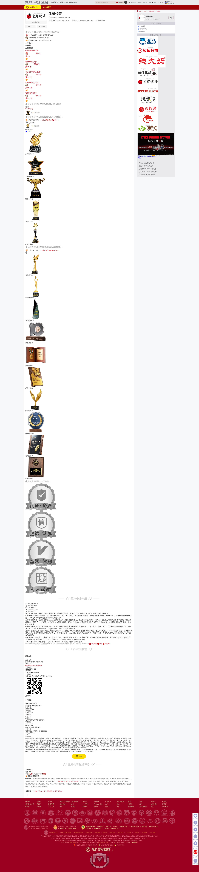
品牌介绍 (33, 7)
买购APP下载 (97, 828)
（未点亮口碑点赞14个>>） (50, 120)
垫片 (61, 806)
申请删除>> (74, 781)
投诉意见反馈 (62, 828)
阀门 (140, 804)
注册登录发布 (123, 826)
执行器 (84, 801)
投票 (30, 59)
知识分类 (139, 2)
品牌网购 (144, 832)
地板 (118, 806)
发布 (155, 2)
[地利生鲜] (147, 100)
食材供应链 (143, 29)
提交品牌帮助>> (49, 791)
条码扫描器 (143, 806)
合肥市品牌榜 (31, 62)
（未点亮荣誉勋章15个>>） (50, 250)
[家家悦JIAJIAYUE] (147, 91)
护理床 (130, 804)
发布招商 (42, 26)
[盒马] (147, 41)
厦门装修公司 (29, 804)
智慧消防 (154, 804)
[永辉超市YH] (147, 50)
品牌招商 (97, 832)
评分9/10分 (29, 772)
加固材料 (165, 806)
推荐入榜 (144, 826)
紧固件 (153, 801)
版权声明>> (61, 781)
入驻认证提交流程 (134, 826)
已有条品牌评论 (147, 174)
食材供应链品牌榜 (32, 72)
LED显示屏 (74, 801)
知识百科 (112, 832)
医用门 (39, 804)
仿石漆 (164, 801)
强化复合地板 (98, 804)
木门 (106, 804)
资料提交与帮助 (153, 826)
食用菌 (96, 806)
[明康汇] (147, 128)
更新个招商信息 (146, 166)
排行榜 (115, 826)
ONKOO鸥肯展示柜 (65, 832)
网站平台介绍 (114, 828)
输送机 (27, 806)
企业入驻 (30, 26)
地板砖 (84, 806)
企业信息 (47, 7)
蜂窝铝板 (62, 804)
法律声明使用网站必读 (107, 845)
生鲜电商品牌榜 (31, 83)
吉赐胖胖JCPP (53, 832)
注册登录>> (58, 791)
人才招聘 (106, 828)
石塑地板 (97, 801)
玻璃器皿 (51, 804)
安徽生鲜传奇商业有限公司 (59, 17)
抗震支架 (108, 801)
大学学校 (128, 832)
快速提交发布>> (38, 791)
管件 (72, 804)
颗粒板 (39, 806)
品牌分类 (133, 2)
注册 (150, 2)
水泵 (152, 806)
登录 (145, 2)
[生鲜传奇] (147, 81)
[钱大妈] (151, 61)
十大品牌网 (89, 832)
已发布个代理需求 (147, 169)
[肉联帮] (147, 109)
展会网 (105, 832)
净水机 (73, 806)
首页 (139, 11)
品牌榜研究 (100, 826)
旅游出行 (120, 832)
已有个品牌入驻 (146, 163)
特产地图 (152, 832)
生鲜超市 (151, 11)
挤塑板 (50, 801)
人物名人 (136, 832)
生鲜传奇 (157, 11)
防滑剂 (39, 801)
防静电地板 (120, 801)
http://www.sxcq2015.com (33, 665)
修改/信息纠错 (72, 828)
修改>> (68, 781)
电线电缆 (131, 806)
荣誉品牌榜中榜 (90, 826)
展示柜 (164, 804)
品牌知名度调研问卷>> (68, 2)
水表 (140, 801)
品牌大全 (108, 826)
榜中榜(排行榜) (78, 832)
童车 (118, 804)
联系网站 (135, 842)
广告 (139, 158)
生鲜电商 (142, 31)
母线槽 (27, 801)
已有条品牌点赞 (148, 172)
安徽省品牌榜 (31, 93)
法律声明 (88, 828)
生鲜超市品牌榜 (31, 50)
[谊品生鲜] (147, 72)
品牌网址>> (100, 21)
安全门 (107, 806)
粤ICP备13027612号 (91, 845)
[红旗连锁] (147, 119)
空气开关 (85, 804)
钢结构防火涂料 (65, 801)
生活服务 (145, 11)
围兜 (129, 801)
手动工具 (51, 806)
